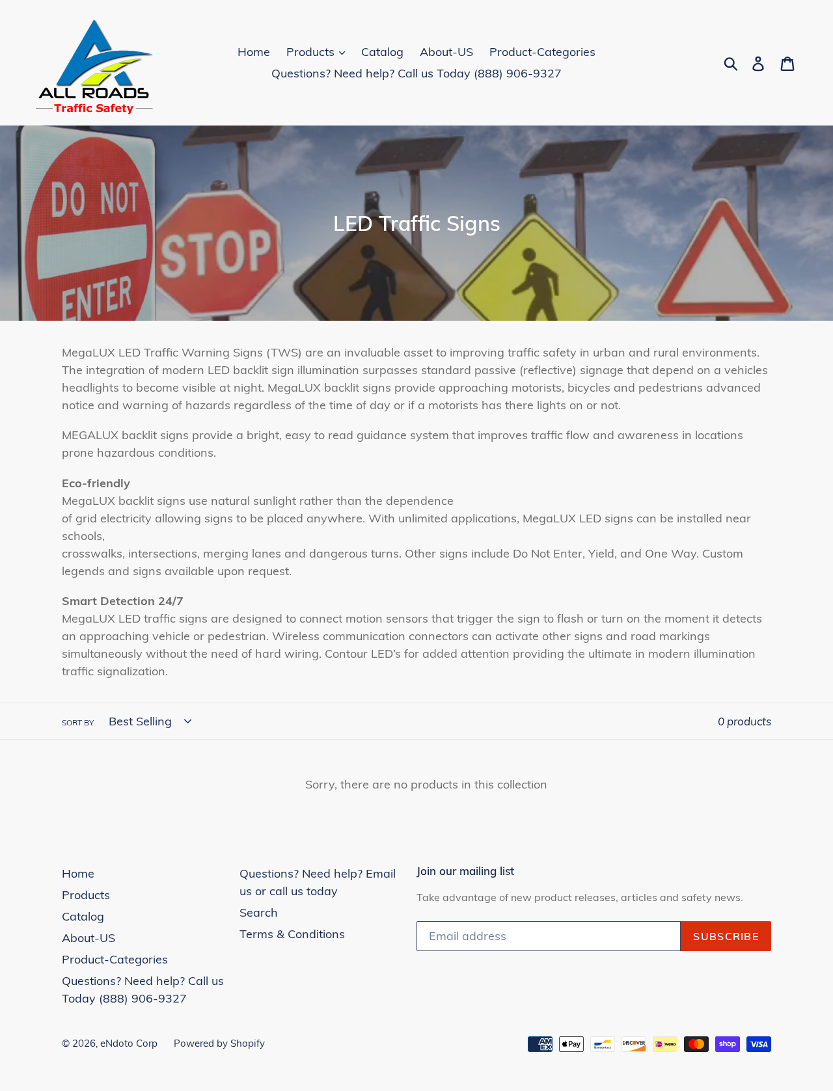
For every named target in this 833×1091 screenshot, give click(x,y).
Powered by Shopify (219, 1043)
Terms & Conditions (292, 933)
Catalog (382, 51)
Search (258, 912)
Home (254, 51)
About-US (446, 51)
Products (312, 51)
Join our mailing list (465, 871)
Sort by (78, 722)
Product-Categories (542, 51)
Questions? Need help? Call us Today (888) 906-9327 (416, 73)
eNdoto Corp (128, 1043)
